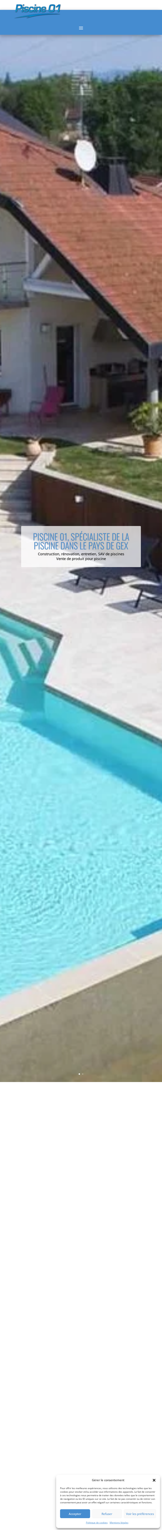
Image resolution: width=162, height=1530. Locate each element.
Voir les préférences (140, 1514)
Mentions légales (119, 1522)
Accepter (75, 1514)
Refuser (107, 1514)
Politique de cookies (97, 1522)
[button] (154, 1480)
